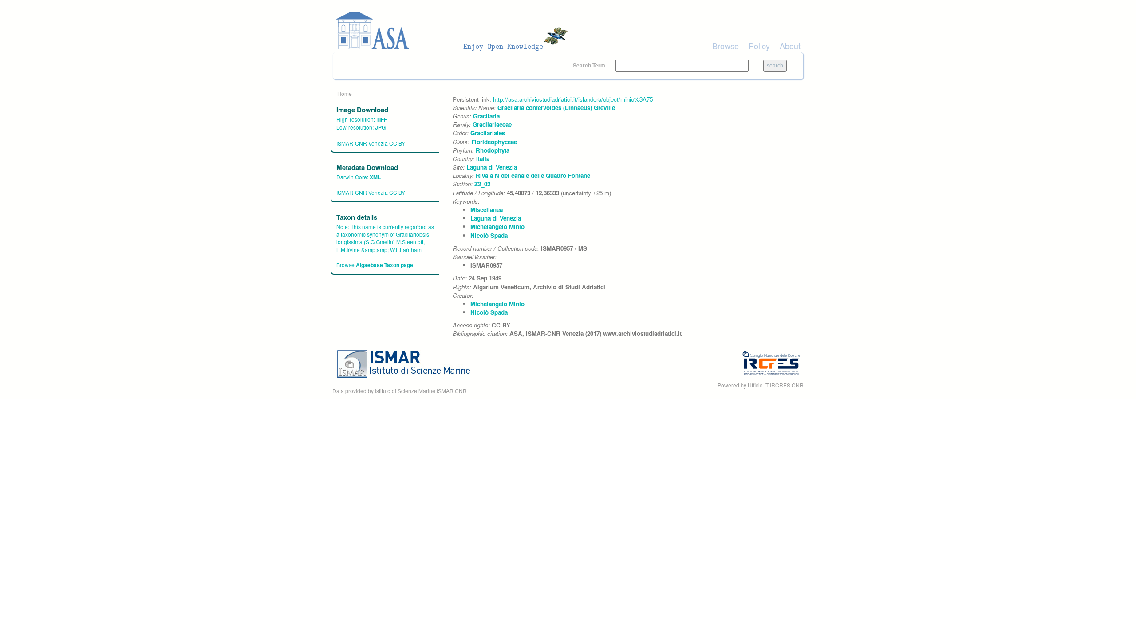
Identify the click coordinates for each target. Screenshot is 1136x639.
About (790, 45)
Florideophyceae (494, 142)
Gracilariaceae (492, 124)
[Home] (455, 31)
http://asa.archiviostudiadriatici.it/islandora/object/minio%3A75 (573, 99)
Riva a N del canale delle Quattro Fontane (533, 175)
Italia (482, 158)
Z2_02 (482, 184)
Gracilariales (487, 133)
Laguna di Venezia (491, 167)
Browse (725, 45)
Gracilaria (486, 116)
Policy (759, 45)
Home (344, 93)
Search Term (590, 65)
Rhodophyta (492, 150)
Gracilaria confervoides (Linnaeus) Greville (556, 107)
